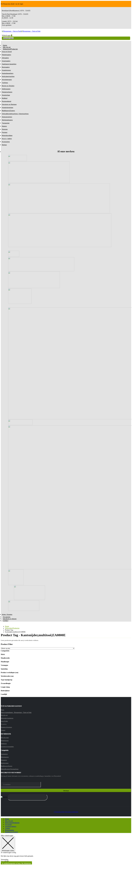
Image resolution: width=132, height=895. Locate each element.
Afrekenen (4, 743)
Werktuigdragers (7, 120)
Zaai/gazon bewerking (9, 64)
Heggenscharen (7, 92)
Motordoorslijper (7, 135)
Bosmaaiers (6, 67)
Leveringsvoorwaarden (7, 746)
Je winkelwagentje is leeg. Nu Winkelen (16, 863)
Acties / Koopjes (7, 614)
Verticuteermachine (8, 76)
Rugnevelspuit (6, 101)
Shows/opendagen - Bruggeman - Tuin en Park (16, 712)
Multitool (4, 98)
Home (2, 710)
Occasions (8, 824)
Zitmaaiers (5, 58)
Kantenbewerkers (7, 73)
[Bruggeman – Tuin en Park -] (21, 31)
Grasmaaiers (6, 61)
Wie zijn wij (4, 715)
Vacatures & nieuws (9, 619)
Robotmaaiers (6, 55)
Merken (4, 145)
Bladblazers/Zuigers (8, 110)
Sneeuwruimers (7, 117)
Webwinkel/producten (7, 718)
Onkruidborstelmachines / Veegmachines (15, 114)
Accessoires (6, 142)
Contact (5, 620)
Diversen (5, 129)
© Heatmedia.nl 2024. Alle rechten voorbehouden (66, 812)
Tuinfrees (5, 82)
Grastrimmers (6, 70)
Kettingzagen (6, 89)
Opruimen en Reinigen (9, 104)
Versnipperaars (7, 79)
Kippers (4, 126)
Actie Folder (4, 721)
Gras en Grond (7, 51)
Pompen (4, 132)
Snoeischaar (6, 95)
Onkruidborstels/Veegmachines (9, 769)
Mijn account (5, 737)
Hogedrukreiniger (7, 107)
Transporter (5, 123)
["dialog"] (66, 864)
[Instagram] (1, 815)
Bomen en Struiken (8, 86)
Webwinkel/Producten (10, 49)
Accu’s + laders (7, 138)
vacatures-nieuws (10, 826)
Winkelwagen (5, 740)
